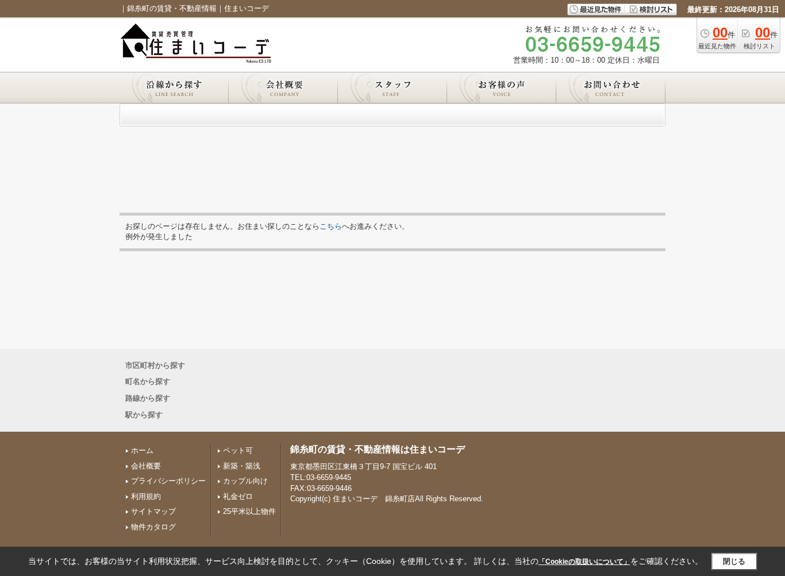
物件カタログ (153, 527)
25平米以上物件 (249, 511)
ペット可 (238, 450)
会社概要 (146, 466)
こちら (331, 226)
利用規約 (146, 496)
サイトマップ (153, 511)
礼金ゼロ (238, 496)
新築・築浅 (241, 466)
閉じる (734, 561)
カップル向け (245, 481)
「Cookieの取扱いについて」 (584, 562)
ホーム (142, 450)
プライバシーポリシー (168, 481)
